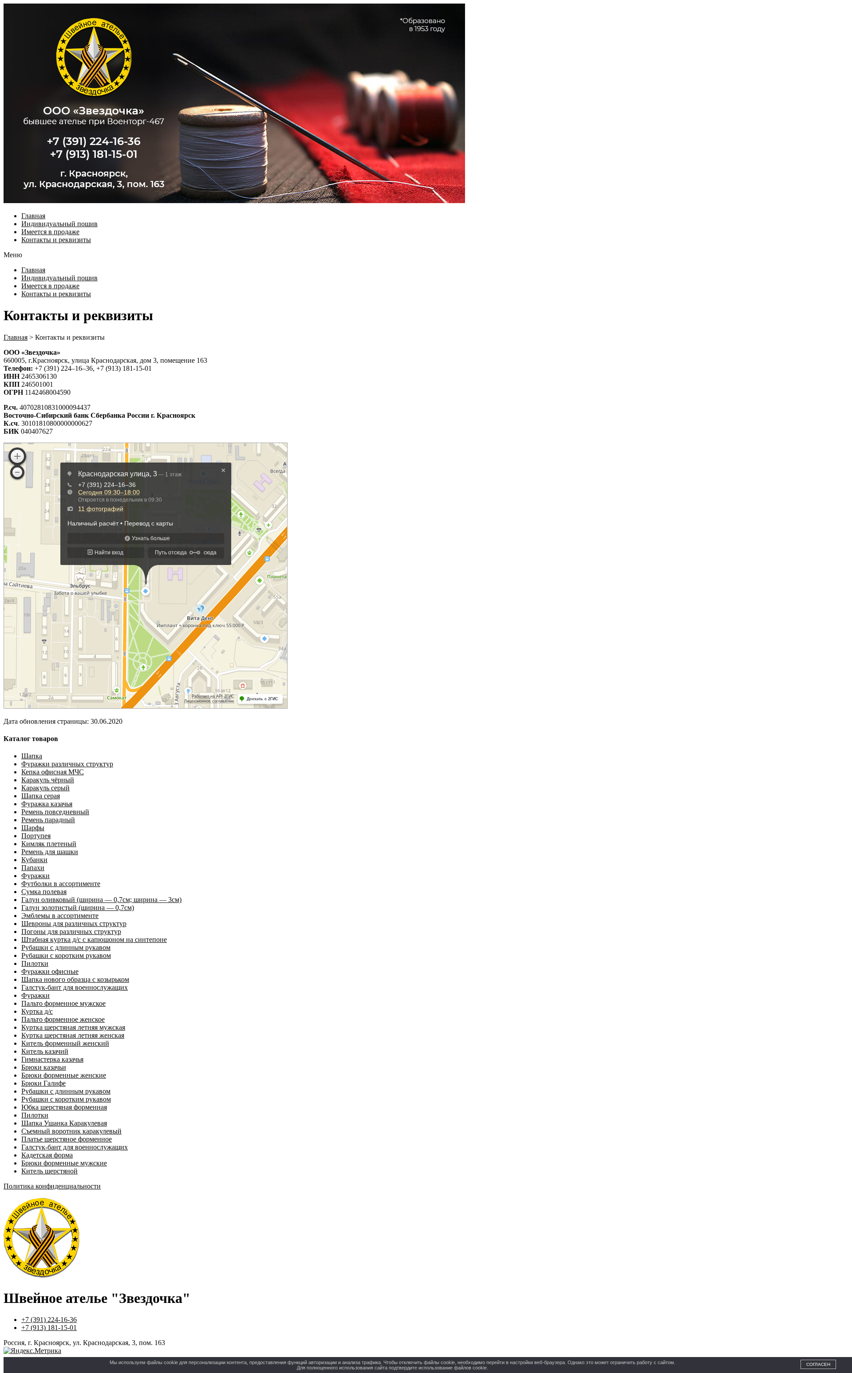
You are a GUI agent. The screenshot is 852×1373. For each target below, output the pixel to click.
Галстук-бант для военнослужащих (74, 987)
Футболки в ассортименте (60, 883)
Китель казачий (44, 1051)
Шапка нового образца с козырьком (75, 979)
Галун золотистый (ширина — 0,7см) (77, 907)
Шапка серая (40, 796)
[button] (426, 255)
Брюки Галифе (43, 1083)
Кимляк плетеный (48, 843)
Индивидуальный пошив (59, 224)
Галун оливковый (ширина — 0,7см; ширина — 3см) (101, 899)
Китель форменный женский (65, 1043)
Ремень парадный (48, 820)
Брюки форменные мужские (64, 1163)
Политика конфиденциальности (52, 1186)
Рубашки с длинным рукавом (65, 947)
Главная (33, 216)
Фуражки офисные (50, 971)
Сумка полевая (44, 891)
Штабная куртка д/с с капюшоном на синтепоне (94, 939)
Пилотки (34, 963)
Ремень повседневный (55, 812)
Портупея (36, 835)
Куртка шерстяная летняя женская (72, 1035)
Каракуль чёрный (47, 780)
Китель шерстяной (49, 1171)
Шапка (31, 756)
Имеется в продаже (50, 231)
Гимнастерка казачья (52, 1059)
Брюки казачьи (43, 1067)
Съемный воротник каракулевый (71, 1131)
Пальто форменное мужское (63, 1003)
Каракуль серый (45, 788)
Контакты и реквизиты (56, 239)
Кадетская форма (47, 1155)
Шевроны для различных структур (73, 923)
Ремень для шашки (49, 851)
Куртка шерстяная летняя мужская (73, 1027)
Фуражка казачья (46, 804)
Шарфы (32, 828)
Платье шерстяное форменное (66, 1139)
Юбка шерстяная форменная (64, 1107)
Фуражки (35, 875)
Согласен (818, 1364)
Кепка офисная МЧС (52, 772)
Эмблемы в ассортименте (60, 915)
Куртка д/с (37, 1011)
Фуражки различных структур (67, 764)
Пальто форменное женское (63, 1019)
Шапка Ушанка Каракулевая (64, 1123)
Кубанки (34, 859)
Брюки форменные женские (63, 1075)
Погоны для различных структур (71, 931)
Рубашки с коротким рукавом (66, 955)
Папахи (32, 867)
